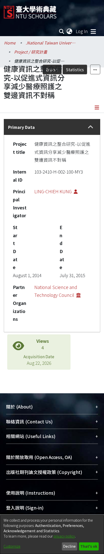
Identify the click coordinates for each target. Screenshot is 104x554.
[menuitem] (69, 31)
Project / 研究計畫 (30, 52)
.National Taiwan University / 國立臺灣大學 (51, 43)
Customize (12, 546)
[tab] (52, 127)
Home (10, 43)
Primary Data (21, 127)
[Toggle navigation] (93, 31)
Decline (69, 546)
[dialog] (52, 534)
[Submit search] (62, 31)
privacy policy (64, 536)
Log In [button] (82, 31)
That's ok (88, 546)
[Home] (30, 10)
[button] (90, 127)
